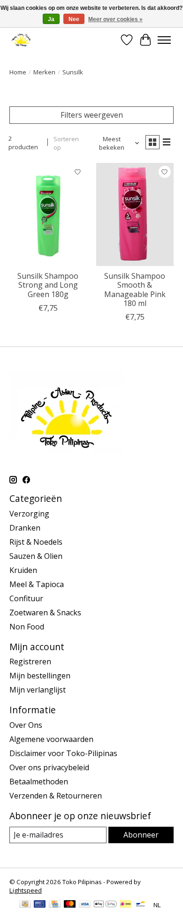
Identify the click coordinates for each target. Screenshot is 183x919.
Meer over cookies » (115, 19)
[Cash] (25, 905)
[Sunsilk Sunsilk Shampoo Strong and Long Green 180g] (48, 214)
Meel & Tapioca (36, 584)
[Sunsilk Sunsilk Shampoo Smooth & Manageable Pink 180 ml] (135, 214)
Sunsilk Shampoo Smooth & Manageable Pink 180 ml (135, 289)
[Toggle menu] (164, 40)
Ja (51, 19)
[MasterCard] (70, 905)
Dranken (24, 528)
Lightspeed (25, 890)
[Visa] (85, 905)
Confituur (26, 598)
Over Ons (25, 725)
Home (17, 72)
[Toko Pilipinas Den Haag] (21, 39)
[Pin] (40, 905)
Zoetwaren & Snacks (45, 612)
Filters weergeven (92, 115)
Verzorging (29, 513)
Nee (74, 19)
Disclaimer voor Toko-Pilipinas (63, 753)
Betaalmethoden (38, 781)
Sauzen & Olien (35, 556)
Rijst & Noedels (35, 542)
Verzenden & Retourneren (55, 795)
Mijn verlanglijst (37, 690)
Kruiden (23, 570)
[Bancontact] (140, 905)
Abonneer (141, 835)
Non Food (26, 626)
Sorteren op (66, 143)
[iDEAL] (125, 905)
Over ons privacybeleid (49, 767)
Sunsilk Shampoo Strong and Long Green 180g (47, 285)
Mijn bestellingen (39, 675)
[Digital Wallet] (105, 905)
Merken (44, 72)
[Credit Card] (55, 905)
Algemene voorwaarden (51, 739)
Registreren (30, 661)
